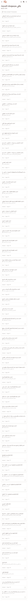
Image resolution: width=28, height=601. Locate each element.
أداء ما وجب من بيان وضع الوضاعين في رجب (10, 582)
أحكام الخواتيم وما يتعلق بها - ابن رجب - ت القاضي (11, 484)
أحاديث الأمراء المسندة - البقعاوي (8, 113)
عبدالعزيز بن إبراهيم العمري (7, 66)
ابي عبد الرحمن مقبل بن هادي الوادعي (9, 388)
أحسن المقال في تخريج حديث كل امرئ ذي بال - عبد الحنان (13, 445)
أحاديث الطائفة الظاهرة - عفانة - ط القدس (10, 191)
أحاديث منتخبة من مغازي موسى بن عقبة (10, 406)
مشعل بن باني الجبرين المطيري (8, 144)
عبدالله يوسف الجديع (6, 300)
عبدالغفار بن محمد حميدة (7, 261)
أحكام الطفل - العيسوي (6, 504)
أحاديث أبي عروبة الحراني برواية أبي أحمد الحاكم (11, 94)
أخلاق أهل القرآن (5, 572)
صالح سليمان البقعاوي (7, 115)
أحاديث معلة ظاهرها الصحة (7, 377)
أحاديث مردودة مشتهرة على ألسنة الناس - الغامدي (11, 357)
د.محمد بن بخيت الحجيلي (7, 76)
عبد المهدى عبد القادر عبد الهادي (8, 369)
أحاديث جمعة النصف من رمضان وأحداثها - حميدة (11, 260)
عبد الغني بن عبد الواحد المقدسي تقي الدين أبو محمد (12, 564)
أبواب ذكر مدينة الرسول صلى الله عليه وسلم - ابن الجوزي (13, 55)
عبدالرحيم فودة (6, 427)
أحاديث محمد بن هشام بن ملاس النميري (9, 338)
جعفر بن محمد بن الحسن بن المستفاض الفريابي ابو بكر (12, 515)
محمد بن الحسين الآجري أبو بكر (8, 573)
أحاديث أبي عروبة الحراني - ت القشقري (9, 104)
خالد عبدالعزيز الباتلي (6, 125)
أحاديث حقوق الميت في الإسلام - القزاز (9, 270)
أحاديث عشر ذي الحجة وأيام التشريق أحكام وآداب (11, 318)
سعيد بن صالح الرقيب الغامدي (8, 359)
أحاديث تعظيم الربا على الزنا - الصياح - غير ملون (11, 231)
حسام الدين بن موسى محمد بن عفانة (9, 203)
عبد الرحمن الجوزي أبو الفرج (8, 56)
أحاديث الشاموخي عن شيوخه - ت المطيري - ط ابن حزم (12, 143)
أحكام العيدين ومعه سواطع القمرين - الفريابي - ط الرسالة (12, 513)
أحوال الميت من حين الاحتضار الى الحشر (10, 553)
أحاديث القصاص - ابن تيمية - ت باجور (9, 211)
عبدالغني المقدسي (6, 164)
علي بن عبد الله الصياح (7, 232)
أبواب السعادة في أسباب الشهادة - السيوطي (10, 35)
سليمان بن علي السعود (7, 222)
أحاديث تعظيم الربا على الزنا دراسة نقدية (9, 240)
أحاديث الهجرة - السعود (6, 221)
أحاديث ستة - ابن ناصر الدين (7, 309)
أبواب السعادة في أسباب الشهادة (8, 26)
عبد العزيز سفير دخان (6, 437)
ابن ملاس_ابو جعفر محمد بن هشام (9, 339)
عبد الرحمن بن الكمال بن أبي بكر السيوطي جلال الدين (12, 27)
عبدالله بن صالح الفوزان (7, 183)
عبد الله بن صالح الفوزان (7, 330)
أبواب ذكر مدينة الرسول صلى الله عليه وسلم (10, 45)
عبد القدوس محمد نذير (7, 134)
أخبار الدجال (4, 562)
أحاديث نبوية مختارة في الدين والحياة (9, 426)
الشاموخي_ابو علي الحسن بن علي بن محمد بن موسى (12, 154)
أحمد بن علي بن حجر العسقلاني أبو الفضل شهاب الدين (12, 544)
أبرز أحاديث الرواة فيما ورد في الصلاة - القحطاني (11, 16)
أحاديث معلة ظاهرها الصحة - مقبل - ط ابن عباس (11, 387)
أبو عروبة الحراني (6, 95)
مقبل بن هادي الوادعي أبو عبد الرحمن (9, 378)
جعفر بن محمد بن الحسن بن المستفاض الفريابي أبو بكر (12, 525)
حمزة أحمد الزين (6, 173)
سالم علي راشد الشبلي (6, 534)
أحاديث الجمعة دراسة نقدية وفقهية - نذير (10, 133)
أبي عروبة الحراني (6, 105)
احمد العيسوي (5, 505)
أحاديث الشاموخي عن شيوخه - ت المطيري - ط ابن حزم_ (13, 152)
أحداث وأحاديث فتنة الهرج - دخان (8, 435)
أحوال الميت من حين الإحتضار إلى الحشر (10, 543)
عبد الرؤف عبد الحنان (6, 447)
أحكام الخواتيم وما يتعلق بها (7, 455)
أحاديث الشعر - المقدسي (6, 162)
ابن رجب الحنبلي (6, 456)
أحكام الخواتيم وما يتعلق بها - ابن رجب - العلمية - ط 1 (12, 465)
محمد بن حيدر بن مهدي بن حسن (8, 281)
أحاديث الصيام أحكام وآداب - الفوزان (9, 182)
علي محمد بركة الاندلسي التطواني (9, 86)
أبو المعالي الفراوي (6, 349)
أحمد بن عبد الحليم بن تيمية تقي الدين (9, 212)
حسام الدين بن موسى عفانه (7, 193)
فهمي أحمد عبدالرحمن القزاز (8, 271)
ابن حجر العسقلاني (6, 554)
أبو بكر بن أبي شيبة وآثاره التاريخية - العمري (10, 65)
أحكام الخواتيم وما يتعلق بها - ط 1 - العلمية (10, 494)
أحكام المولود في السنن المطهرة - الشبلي (9, 533)
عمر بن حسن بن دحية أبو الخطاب (8, 583)
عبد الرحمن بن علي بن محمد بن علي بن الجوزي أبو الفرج (12, 47)
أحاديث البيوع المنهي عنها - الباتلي (8, 123)
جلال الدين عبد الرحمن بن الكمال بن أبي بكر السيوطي (12, 37)
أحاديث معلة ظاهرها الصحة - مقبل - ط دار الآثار (11, 396)
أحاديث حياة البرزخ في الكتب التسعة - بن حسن (11, 289)
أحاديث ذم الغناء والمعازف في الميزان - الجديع (11, 299)
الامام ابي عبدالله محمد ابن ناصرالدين (9, 310)
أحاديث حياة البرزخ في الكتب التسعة (9, 279)
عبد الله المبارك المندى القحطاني (8, 17)
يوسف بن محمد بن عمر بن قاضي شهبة (9, 408)
